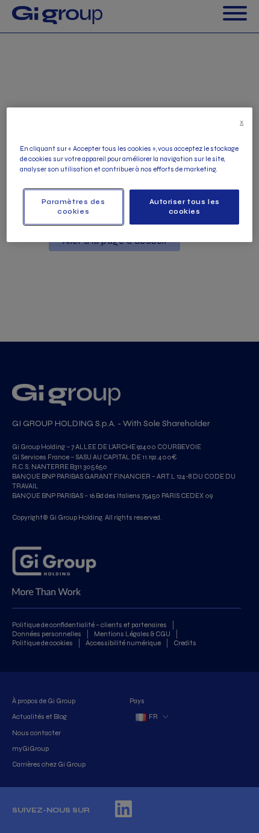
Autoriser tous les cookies (184, 206)
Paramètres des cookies (73, 206)
